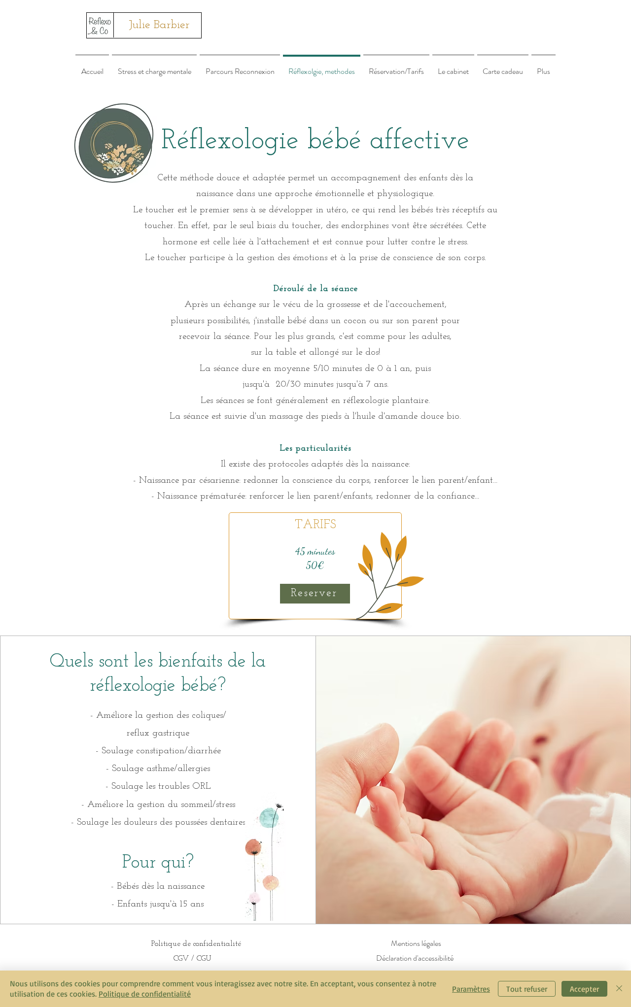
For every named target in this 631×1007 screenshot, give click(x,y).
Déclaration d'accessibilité (415, 958)
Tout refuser (526, 989)
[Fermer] (619, 988)
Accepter (584, 989)
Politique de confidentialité (145, 994)
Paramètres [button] (471, 989)
